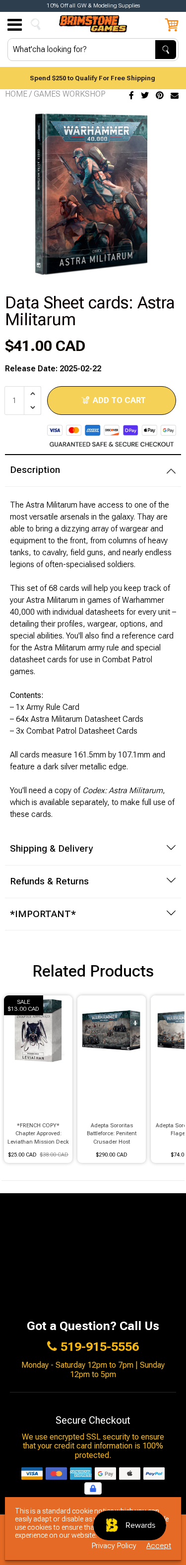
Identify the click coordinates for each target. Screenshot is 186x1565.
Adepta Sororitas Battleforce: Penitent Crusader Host (111, 1133)
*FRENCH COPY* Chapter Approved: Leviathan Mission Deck (38, 1133)
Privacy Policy (114, 1546)
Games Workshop (70, 94)
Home (16, 94)
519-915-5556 (100, 1347)
